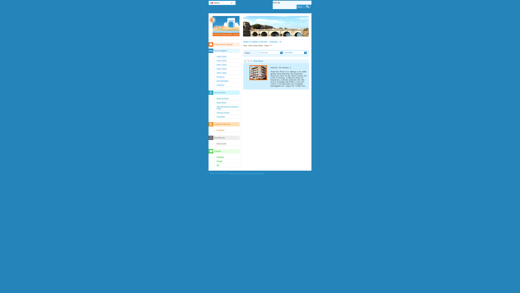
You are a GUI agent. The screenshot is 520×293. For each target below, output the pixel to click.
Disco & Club (221, 143)
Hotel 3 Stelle (222, 65)
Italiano (217, 3)
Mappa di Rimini (223, 98)
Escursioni (220, 130)
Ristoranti (220, 157)
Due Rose (258, 61)
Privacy (262, 173)
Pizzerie (220, 161)
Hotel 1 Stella (222, 73)
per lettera (289, 52)
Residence (221, 77)
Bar (218, 165)
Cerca (299, 7)
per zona (264, 52)
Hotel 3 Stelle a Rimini (255, 45)
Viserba (266, 45)
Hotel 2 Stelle (222, 69)
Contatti (242, 173)
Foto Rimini (221, 117)
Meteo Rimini (221, 102)
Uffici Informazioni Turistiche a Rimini (228, 107)
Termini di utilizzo (252, 173)
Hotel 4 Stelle (222, 60)
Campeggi (220, 85)
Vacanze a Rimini (223, 113)
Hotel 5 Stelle (222, 56)
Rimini (245, 45)
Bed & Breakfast (222, 81)
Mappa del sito (233, 173)
